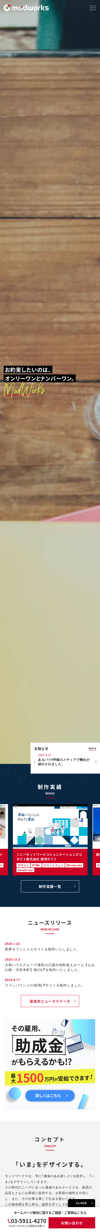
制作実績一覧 (50, 886)
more (92, 748)
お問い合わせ (72, 1222)
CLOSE (81, 1203)
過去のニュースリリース (50, 1001)
